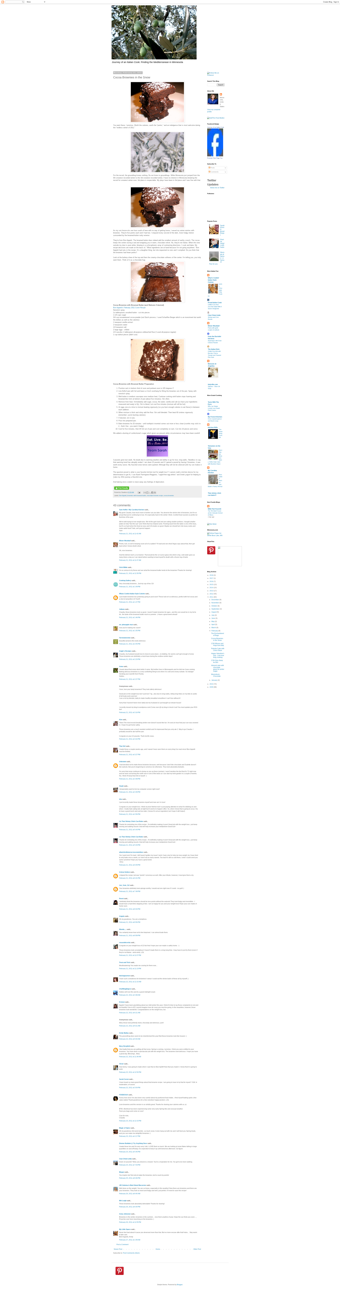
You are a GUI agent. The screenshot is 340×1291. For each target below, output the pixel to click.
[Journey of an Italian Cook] (215, 156)
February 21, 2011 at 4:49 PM (129, 792)
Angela (121, 916)
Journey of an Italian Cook (215, 127)
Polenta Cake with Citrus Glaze (217, 649)
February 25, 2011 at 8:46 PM (129, 1178)
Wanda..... (122, 929)
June (213, 618)
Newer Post (118, 1249)
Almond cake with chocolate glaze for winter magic (217, 668)
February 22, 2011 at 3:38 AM (129, 995)
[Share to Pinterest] (155, 492)
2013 (212, 591)
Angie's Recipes (125, 651)
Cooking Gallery (125, 580)
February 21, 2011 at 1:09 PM (129, 587)
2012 (212, 594)
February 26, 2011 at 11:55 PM (130, 1222)
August (214, 612)
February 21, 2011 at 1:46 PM (129, 617)
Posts (212, 168)
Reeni (121, 899)
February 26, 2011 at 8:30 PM (129, 1207)
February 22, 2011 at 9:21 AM (129, 1026)
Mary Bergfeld (124, 1046)
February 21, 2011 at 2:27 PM (129, 679)
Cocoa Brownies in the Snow (217, 639)
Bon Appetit (122, 495)
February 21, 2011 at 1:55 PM (129, 631)
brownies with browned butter (136, 495)
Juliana (122, 609)
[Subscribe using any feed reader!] (215, 118)
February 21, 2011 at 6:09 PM (129, 865)
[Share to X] (149, 492)
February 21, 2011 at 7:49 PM (129, 891)
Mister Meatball (125, 541)
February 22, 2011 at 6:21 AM (129, 1013)
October (214, 606)
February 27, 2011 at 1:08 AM (129, 1240)
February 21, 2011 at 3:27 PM (129, 754)
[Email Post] (139, 492)
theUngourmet (124, 976)
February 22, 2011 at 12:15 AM (130, 982)
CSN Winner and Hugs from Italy (217, 644)
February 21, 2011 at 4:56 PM (129, 814)
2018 (212, 575)
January (214, 680)
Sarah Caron (124, 1079)
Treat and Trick (124, 962)
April (213, 624)
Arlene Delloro (124, 872)
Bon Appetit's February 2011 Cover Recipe (129, 308)
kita (120, 799)
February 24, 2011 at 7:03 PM (129, 1165)
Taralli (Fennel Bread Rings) (222, 230)
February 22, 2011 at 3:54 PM (129, 1088)
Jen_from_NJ (124, 885)
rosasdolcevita (124, 942)
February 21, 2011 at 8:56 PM (129, 922)
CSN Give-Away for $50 (217, 661)
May (213, 621)
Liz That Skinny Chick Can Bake (131, 821)
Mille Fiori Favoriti (214, 509)
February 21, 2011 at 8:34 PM (129, 909)
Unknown (122, 762)
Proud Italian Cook (215, 303)
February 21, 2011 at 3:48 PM (129, 779)
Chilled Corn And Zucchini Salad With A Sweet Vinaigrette (215, 306)
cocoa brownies (169, 495)
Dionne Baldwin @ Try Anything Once (133, 1143)
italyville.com (213, 384)
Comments (214, 172)
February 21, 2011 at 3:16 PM (129, 712)
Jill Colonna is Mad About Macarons (132, 1185)
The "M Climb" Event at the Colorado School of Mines (215, 513)
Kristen (122, 1002)
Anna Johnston (125, 1214)
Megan (121, 1172)
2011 (212, 597)
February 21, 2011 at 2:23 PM (129, 659)
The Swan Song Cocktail (220, 433)
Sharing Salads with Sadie (222, 243)
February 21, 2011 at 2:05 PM (129, 644)
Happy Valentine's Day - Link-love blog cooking (217, 655)
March (213, 627)
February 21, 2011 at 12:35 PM (130, 573)
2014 (212, 588)
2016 (212, 581)
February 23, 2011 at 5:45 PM (129, 1152)
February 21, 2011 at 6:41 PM (129, 878)
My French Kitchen (215, 417)
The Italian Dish (213, 349)
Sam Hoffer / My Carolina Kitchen (131, 510)
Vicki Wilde (123, 567)
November (215, 603)
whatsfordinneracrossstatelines (131, 852)
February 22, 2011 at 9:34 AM (129, 1039)
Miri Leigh (122, 1201)
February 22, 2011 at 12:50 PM (130, 1072)
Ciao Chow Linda (125, 1159)
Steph (121, 786)
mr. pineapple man (126, 625)
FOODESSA (123, 1095)
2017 (212, 578)
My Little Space (125, 1229)
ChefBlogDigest (125, 989)
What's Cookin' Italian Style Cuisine (213, 280)
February (214, 631)
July (213, 615)
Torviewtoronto (124, 638)
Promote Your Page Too (214, 158)
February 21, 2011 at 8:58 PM (129, 935)
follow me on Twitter (217, 188)
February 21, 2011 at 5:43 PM (129, 830)
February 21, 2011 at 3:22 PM (129, 739)
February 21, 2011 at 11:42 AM (130, 534)
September (215, 609)
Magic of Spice (124, 1128)
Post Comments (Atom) (131, 1253)
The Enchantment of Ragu (217, 634)
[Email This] (144, 492)
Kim (120, 720)
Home (158, 1249)
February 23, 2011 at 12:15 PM (130, 1121)
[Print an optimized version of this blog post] (121, 489)
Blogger (179, 1285)
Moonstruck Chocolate (216, 675)
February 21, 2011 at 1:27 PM (129, 602)
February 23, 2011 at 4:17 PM (129, 1136)
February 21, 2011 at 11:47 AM (130, 560)
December (215, 600)
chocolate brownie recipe (155, 495)
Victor (121, 1064)
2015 (212, 584)
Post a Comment (122, 1244)
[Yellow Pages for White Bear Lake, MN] (215, 535)
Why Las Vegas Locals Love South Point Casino (214, 408)
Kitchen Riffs (213, 427)
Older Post (197, 1249)
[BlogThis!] (147, 492)
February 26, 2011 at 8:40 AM (129, 1194)
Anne (121, 666)
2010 (212, 684)
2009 (212, 687)
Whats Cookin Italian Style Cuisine (132, 594)
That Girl (122, 746)
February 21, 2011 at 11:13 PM (130, 969)
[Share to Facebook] (152, 492)
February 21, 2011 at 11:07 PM (130, 955)
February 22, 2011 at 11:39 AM (130, 1057)
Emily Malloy (124, 1033)
